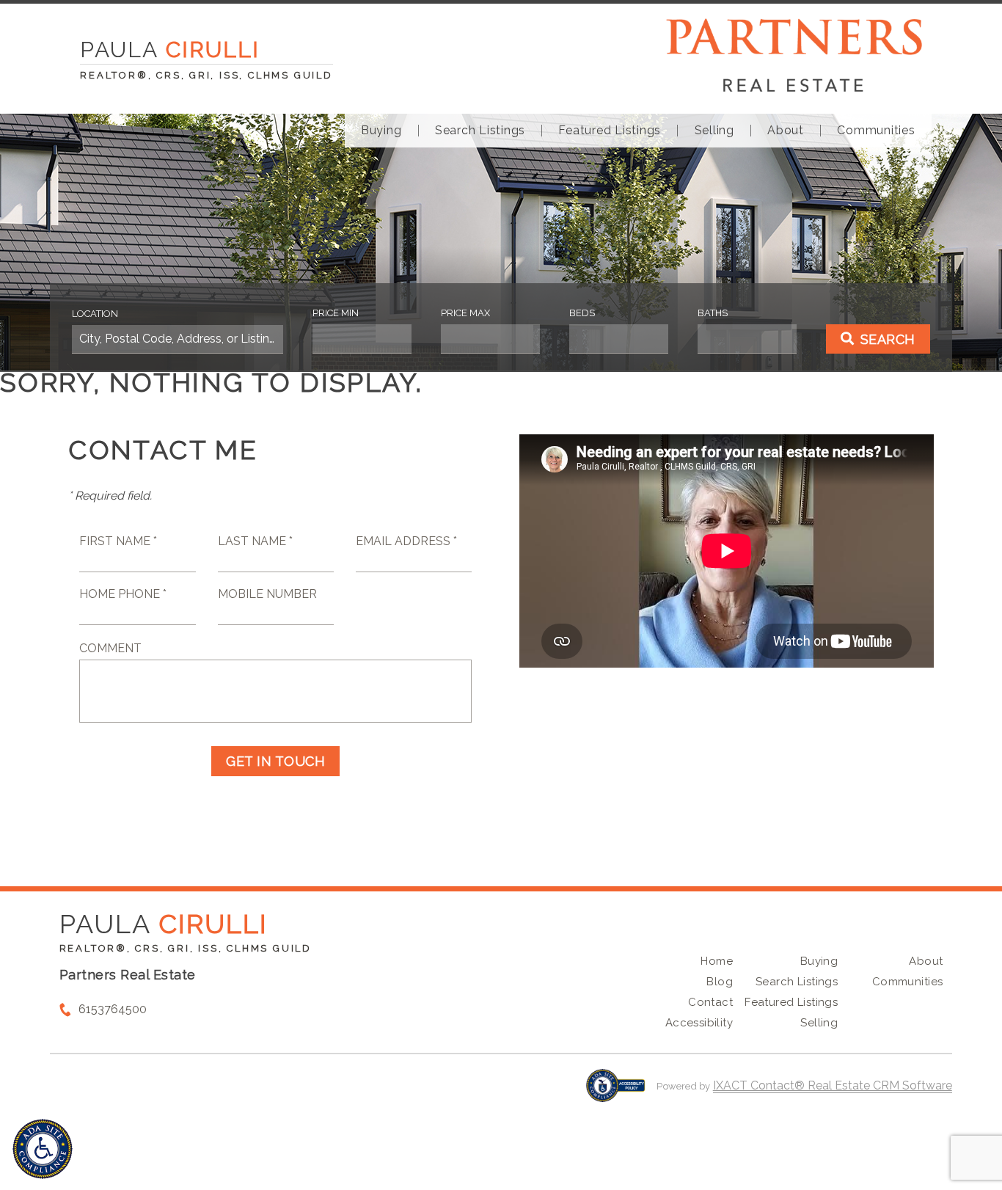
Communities (876, 130)
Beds (582, 312)
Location (95, 313)
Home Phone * (123, 594)
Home (717, 961)
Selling (714, 130)
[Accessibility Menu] (42, 1149)
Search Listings (480, 130)
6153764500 (112, 1009)
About (785, 130)
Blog (719, 981)
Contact (710, 1002)
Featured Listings (609, 130)
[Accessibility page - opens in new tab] (615, 1093)
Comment (110, 648)
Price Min (335, 312)
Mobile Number (267, 594)
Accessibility (699, 1022)
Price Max (465, 312)
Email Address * (406, 541)
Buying (381, 130)
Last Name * (255, 541)
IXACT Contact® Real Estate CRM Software (832, 1085)
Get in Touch (275, 761)
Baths (713, 312)
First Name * (118, 541)
